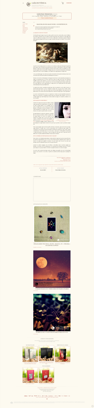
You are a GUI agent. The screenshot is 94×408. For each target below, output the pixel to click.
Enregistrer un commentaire (37, 247)
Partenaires (56, 397)
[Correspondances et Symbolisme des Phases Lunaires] (51, 287)
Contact (37, 397)
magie (24, 26)
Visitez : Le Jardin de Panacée (47, 18)
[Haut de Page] (92, 406)
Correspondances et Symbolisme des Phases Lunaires (52, 289)
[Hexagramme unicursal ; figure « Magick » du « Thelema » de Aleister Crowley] (51, 242)
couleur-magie (25, 23)
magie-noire (25, 30)
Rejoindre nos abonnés (47, 397)
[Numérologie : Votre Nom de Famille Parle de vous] (51, 331)
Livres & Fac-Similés (41, 397)
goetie (24, 25)
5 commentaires (35, 290)
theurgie (24, 32)
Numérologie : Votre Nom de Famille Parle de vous (52, 332)
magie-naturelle (51, 164)
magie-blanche (25, 27)
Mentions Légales (52, 397)
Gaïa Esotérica (39, 3)
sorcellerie (24, 31)
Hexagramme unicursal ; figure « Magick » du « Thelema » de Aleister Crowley (52, 244)
